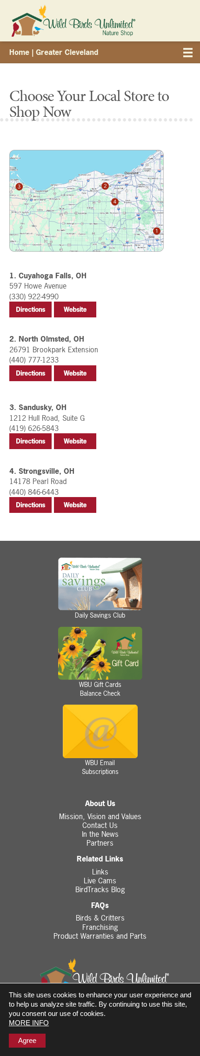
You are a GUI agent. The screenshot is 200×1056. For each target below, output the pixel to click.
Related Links (100, 858)
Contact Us (100, 825)
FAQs (100, 905)
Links (100, 872)
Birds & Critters (100, 918)
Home (19, 52)
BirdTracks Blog (100, 889)
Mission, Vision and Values (100, 816)
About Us (100, 803)
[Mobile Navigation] (188, 54)
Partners (100, 843)
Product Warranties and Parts (100, 936)
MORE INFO (29, 1023)
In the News (100, 834)
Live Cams (100, 880)
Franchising (100, 927)
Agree (27, 1040)
